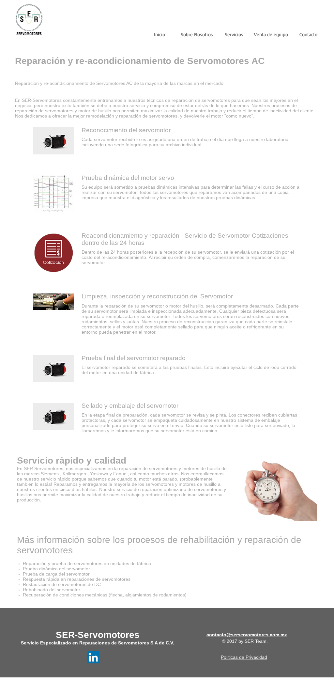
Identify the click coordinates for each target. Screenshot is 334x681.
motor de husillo (94, 110)
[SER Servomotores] (93, 657)
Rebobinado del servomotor (51, 589)
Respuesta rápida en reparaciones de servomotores (76, 579)
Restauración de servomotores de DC (62, 584)
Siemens (50, 473)
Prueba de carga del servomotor (56, 574)
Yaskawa (99, 473)
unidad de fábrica (136, 372)
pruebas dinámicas (158, 187)
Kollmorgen (74, 473)
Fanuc (119, 473)
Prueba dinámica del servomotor (56, 568)
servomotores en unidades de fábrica (112, 563)
